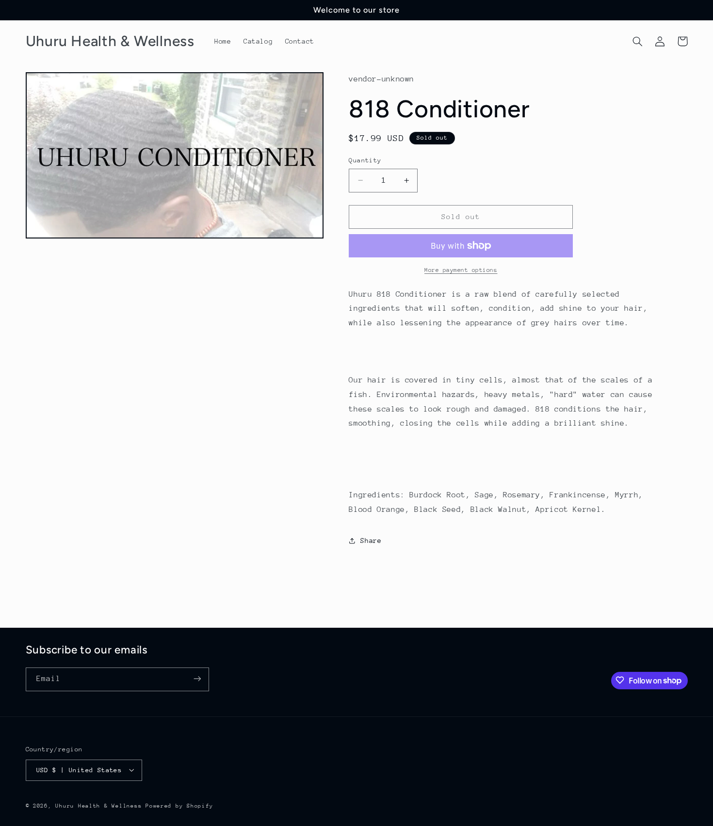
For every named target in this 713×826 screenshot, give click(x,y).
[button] (638, 41)
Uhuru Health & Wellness (98, 805)
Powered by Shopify (179, 805)
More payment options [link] (461, 270)
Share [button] (370, 540)
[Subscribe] (197, 679)
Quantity (365, 160)
